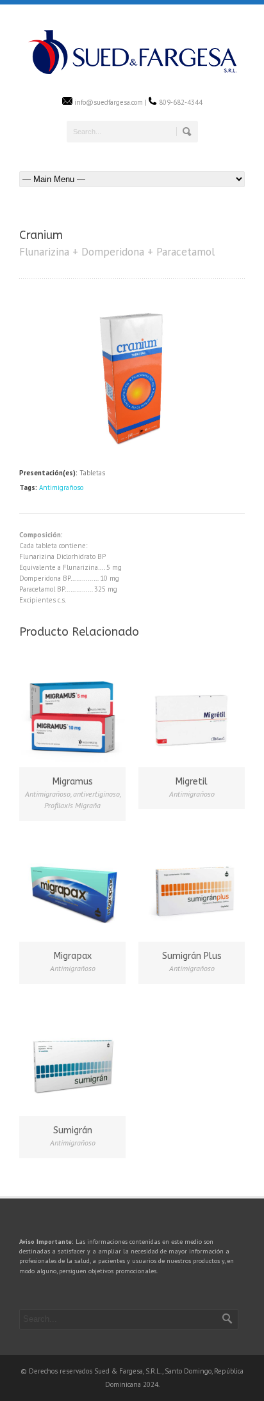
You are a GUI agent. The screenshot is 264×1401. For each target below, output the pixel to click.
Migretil (192, 781)
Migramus (73, 781)
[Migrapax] (72, 887)
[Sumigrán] (72, 1061)
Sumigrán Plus (192, 956)
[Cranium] (132, 449)
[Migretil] (191, 712)
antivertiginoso (96, 794)
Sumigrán (72, 1130)
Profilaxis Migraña (72, 805)
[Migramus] (72, 712)
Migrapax (73, 956)
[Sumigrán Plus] (191, 887)
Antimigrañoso (61, 487)
